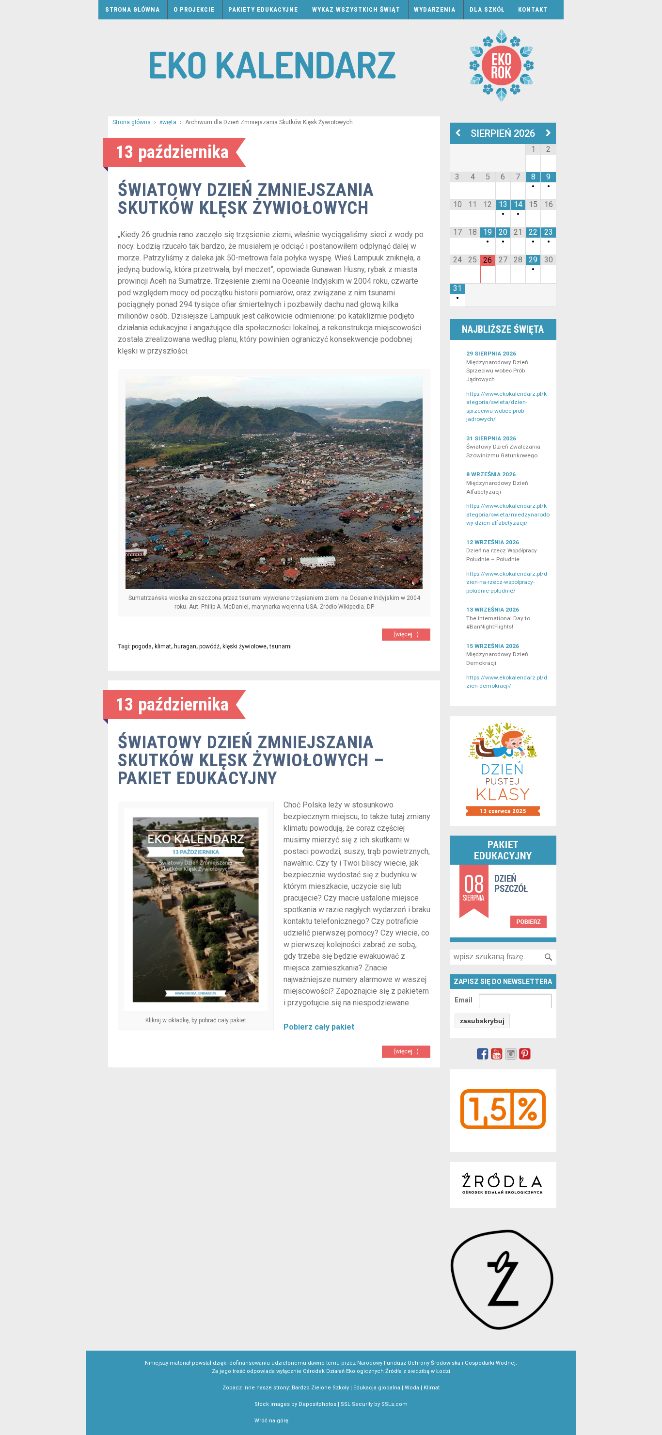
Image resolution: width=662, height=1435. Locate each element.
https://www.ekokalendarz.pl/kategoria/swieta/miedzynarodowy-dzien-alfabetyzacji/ (508, 514)
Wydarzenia (435, 9)
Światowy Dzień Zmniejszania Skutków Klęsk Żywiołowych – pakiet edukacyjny (251, 760)
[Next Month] (548, 133)
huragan (185, 646)
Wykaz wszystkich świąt (356, 9)
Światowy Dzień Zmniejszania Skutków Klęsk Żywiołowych (246, 198)
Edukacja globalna (376, 1388)
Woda (412, 1388)
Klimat (432, 1388)
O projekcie (194, 9)
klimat (163, 646)
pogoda (142, 646)
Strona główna (132, 9)
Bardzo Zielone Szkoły (320, 1388)
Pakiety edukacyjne (263, 9)
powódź (209, 646)
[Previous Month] (457, 133)
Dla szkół (487, 9)
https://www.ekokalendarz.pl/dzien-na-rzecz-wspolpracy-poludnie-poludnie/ (506, 582)
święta (167, 122)
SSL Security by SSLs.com (374, 1404)
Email (464, 1000)
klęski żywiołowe (244, 646)
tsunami (280, 646)
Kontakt (533, 9)
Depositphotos (317, 1404)
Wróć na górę (271, 1421)
